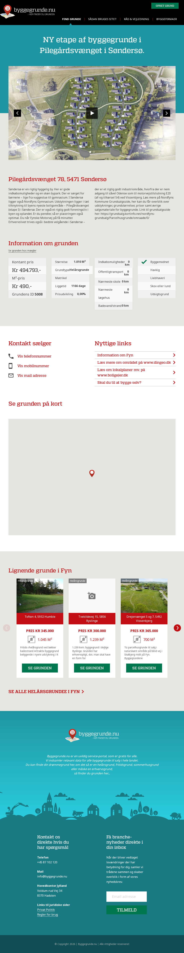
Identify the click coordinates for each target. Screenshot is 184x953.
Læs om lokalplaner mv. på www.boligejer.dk (121, 372)
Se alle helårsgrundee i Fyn (44, 691)
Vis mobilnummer (33, 366)
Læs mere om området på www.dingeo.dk (134, 362)
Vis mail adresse (31, 375)
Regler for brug (47, 914)
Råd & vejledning (136, 19)
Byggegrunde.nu (87, 944)
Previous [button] (6, 628)
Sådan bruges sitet (102, 19)
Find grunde (71, 19)
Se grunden (40, 668)
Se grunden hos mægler (22, 250)
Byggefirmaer (166, 19)
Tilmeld (127, 909)
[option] (40, 628)
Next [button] (177, 628)
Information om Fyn (115, 355)
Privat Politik (46, 910)
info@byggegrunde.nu (52, 876)
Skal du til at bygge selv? (119, 382)
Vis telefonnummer (34, 356)
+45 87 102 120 (47, 862)
